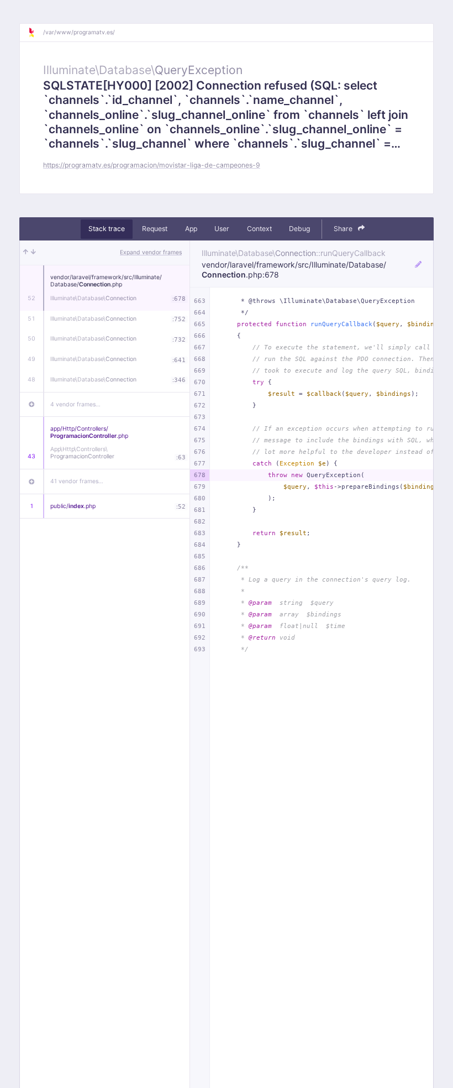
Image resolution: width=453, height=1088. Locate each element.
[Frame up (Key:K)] (26, 252)
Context (259, 228)
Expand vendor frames (151, 252)
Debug (299, 228)
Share (344, 228)
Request (154, 228)
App (191, 228)
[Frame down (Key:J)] (33, 252)
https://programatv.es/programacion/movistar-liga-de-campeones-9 (151, 165)
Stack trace (106, 228)
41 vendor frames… (76, 481)
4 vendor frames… (75, 404)
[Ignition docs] (35, 33)
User (221, 228)
